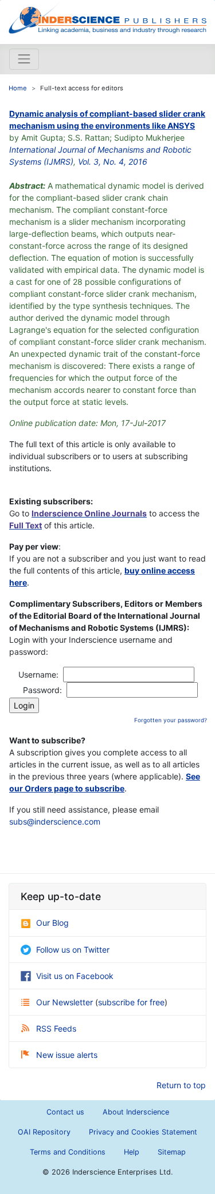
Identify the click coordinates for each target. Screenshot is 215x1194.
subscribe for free (131, 1002)
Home (18, 88)
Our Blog (52, 923)
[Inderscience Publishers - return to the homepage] (107, 17)
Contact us (65, 1112)
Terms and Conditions (67, 1152)
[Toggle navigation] (24, 59)
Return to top (181, 1085)
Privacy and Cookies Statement (143, 1132)
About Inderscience (136, 1112)
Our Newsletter (65, 1002)
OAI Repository (44, 1132)
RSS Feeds (56, 1028)
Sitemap (172, 1152)
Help (131, 1152)
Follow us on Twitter (73, 949)
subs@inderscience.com (54, 821)
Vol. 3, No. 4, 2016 (112, 161)
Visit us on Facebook (75, 976)
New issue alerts (66, 1055)
